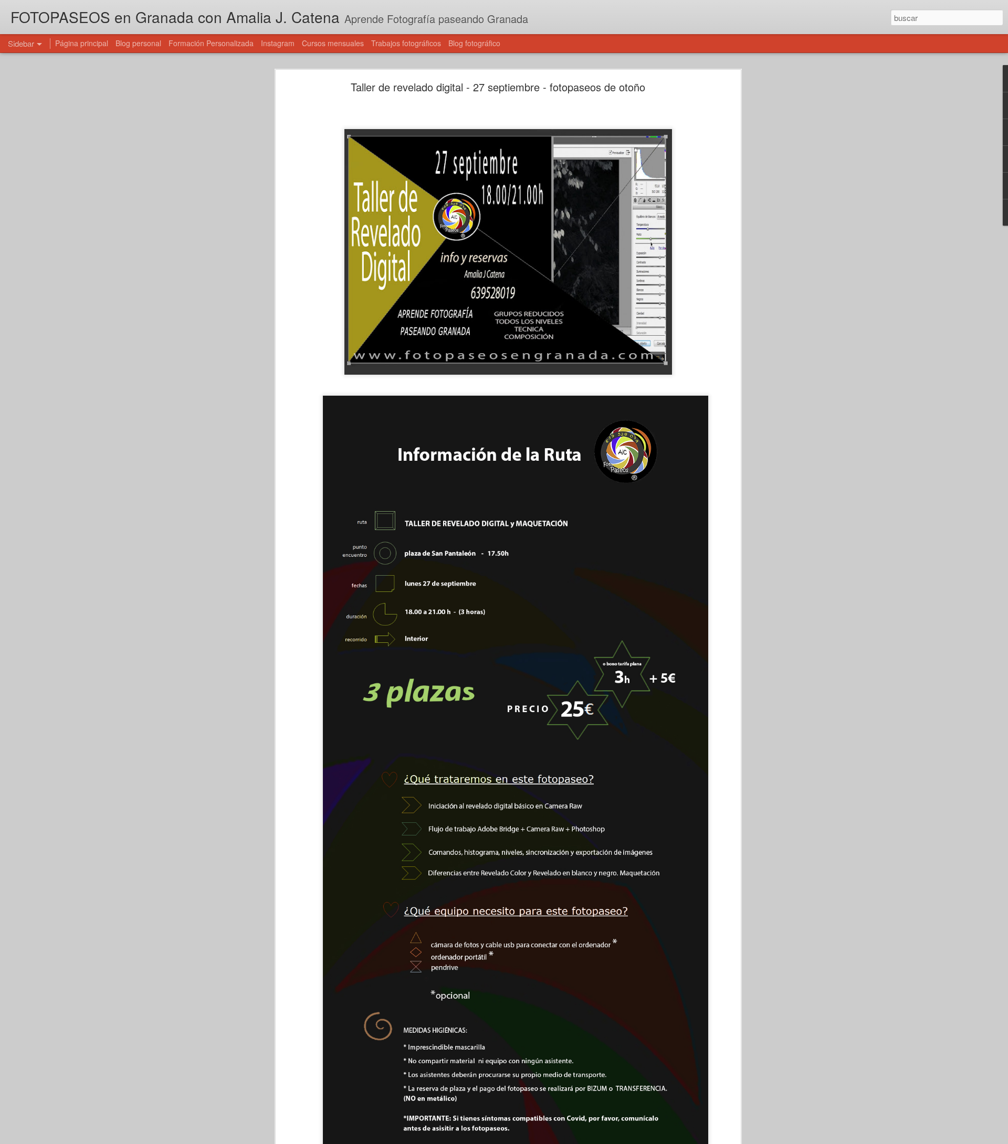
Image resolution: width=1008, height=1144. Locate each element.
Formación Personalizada (211, 43)
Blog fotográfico (474, 43)
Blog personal (138, 43)
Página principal (81, 43)
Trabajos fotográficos (406, 43)
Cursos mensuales (333, 43)
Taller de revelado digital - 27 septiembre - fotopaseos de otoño (498, 86)
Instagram (278, 43)
